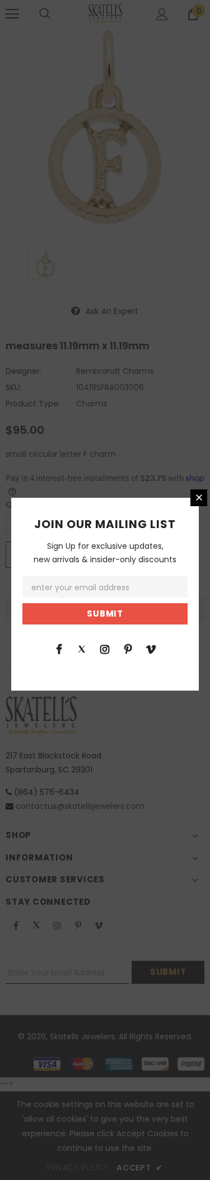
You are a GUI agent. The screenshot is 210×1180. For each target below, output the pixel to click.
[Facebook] (58, 648)
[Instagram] (104, 648)
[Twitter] (81, 648)
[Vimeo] (150, 648)
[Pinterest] (127, 648)
